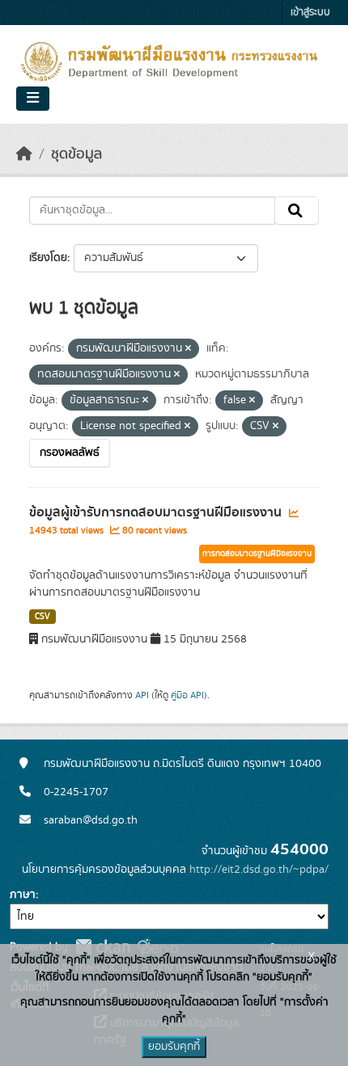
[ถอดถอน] (188, 349)
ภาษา (23, 895)
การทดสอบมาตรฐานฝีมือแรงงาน (257, 553)
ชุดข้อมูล (76, 154)
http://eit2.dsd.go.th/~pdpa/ (259, 870)
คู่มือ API (187, 695)
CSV (42, 616)
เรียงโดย (48, 258)
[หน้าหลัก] (24, 154)
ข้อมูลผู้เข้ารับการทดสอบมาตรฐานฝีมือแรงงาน (157, 512)
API (142, 695)
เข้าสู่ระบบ (310, 12)
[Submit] (296, 210)
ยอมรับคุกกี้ (174, 1047)
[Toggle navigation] (32, 98)
